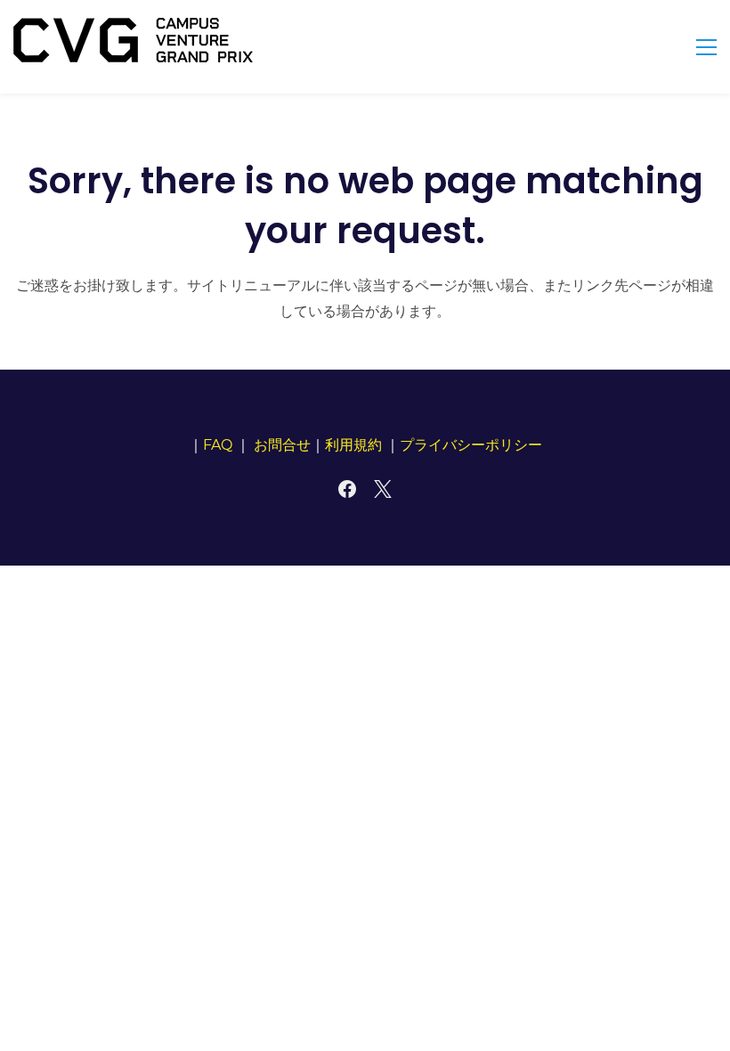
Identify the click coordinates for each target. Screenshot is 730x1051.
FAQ (217, 444)
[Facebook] (347, 489)
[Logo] (133, 40)
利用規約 (353, 444)
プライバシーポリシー (471, 444)
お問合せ (282, 444)
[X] (382, 489)
